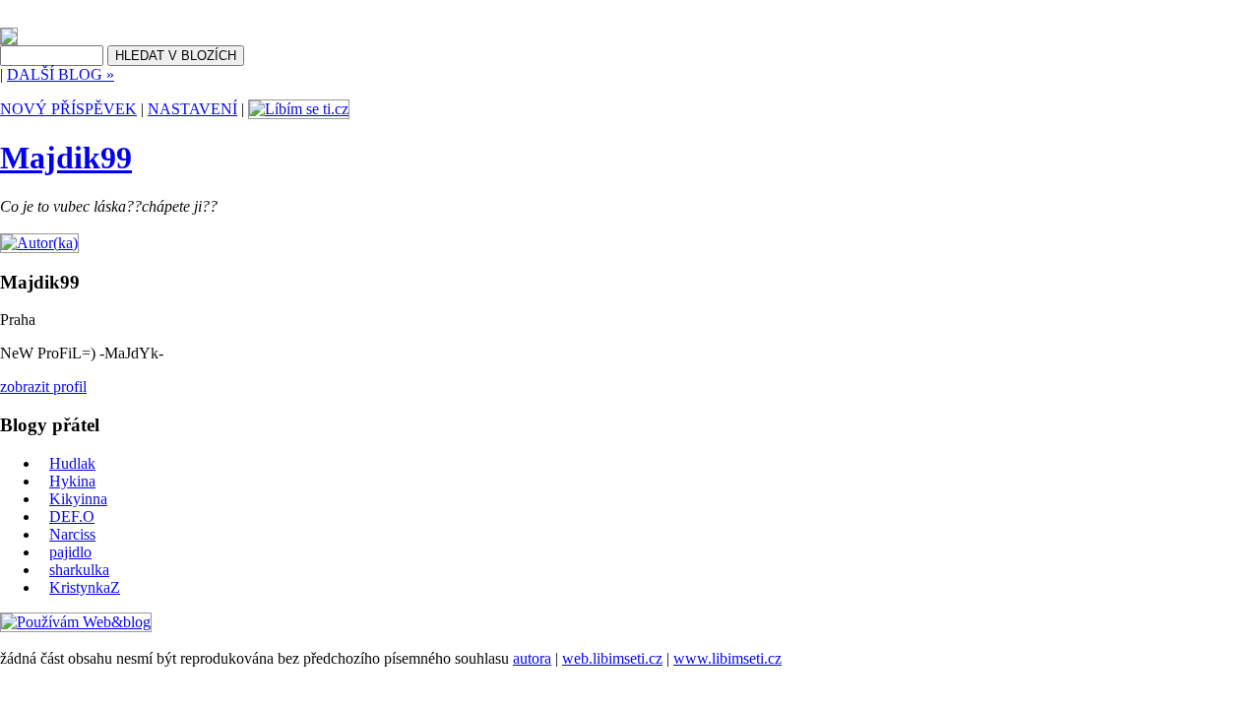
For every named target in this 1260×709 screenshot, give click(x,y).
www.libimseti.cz (727, 658)
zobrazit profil (43, 386)
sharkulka (79, 569)
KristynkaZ (84, 587)
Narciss (72, 534)
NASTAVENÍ (192, 108)
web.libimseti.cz (612, 658)
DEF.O (71, 516)
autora (532, 658)
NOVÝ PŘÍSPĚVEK (68, 108)
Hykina (72, 481)
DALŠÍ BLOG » (60, 74)
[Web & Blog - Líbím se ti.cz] (9, 40)
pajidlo (70, 552)
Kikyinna (78, 498)
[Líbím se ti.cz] (298, 108)
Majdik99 (66, 157)
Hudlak (72, 463)
